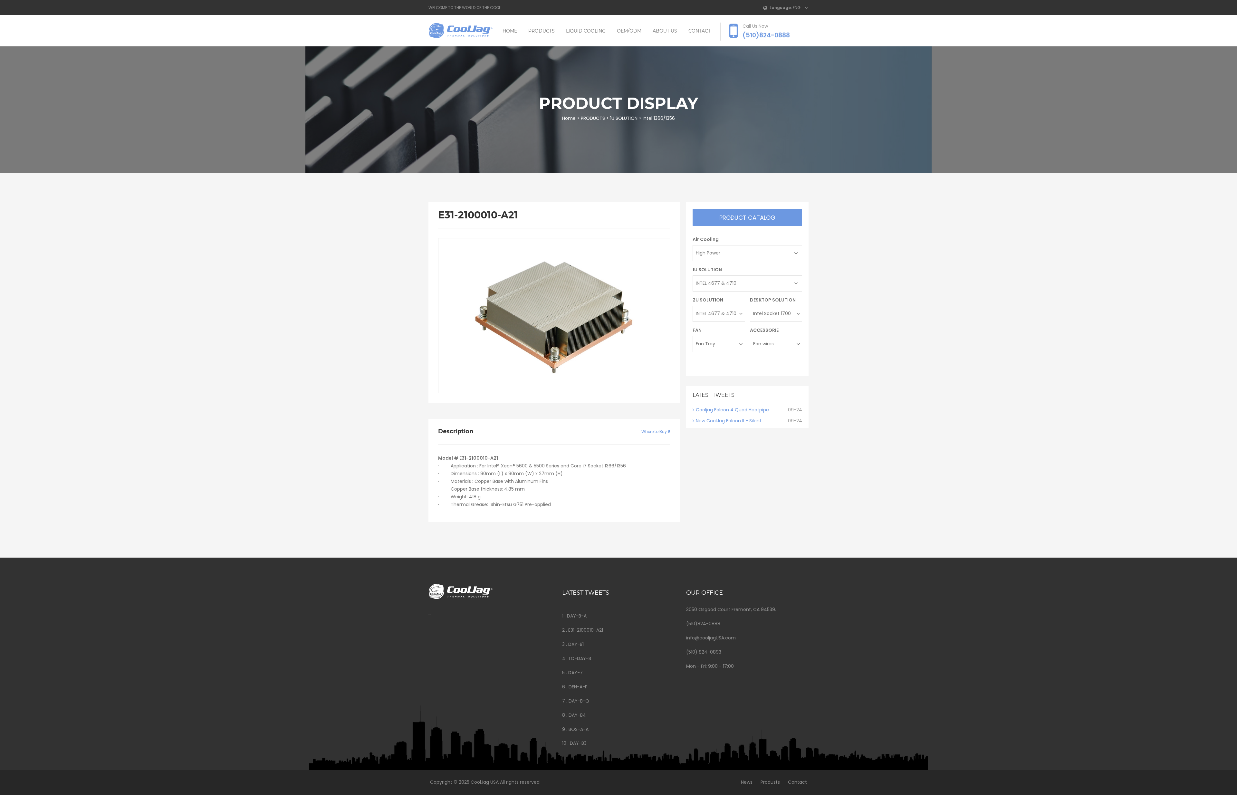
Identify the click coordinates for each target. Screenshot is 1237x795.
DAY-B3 (578, 743)
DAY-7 (575, 672)
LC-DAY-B (580, 658)
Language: (781, 7)
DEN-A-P (578, 687)
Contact (797, 782)
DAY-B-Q (579, 701)
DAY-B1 (576, 644)
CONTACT (699, 31)
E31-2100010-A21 (585, 630)
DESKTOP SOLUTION (773, 300)
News (747, 782)
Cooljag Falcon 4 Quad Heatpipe (732, 410)
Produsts (770, 782)
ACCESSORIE (764, 330)
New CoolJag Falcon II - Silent (729, 420)
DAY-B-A (577, 616)
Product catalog (747, 218)
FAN (697, 330)
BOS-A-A (579, 729)
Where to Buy (654, 431)
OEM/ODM (629, 31)
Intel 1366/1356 (659, 118)
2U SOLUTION (708, 300)
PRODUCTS (541, 31)
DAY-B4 (577, 715)
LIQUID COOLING (586, 31)
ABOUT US (665, 31)
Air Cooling (706, 239)
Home (510, 31)
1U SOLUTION (624, 118)
